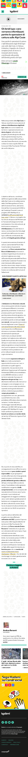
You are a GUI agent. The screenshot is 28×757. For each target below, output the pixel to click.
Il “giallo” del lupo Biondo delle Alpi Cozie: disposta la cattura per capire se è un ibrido (11, 663)
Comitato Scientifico (6, 742)
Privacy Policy (16, 742)
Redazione (10, 740)
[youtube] (9, 722)
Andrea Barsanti (10, 630)
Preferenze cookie (14, 744)
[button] (3, 685)
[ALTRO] (5, 642)
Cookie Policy (4, 744)
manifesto (3, 740)
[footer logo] (5, 713)
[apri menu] (2, 11)
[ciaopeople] (5, 752)
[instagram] (6, 722)
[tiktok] (2, 722)
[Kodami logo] (14, 11)
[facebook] (12, 722)
